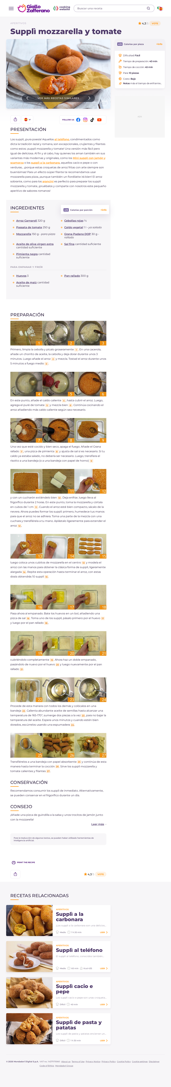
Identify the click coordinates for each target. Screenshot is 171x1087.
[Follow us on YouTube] (99, 120)
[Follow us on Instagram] (85, 120)
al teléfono (61, 139)
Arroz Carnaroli (26, 220)
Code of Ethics (47, 1065)
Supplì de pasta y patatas (79, 1025)
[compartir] (15, 119)
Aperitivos (18, 23)
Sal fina (69, 244)
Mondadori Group (64, 1065)
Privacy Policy (109, 1061)
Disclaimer (154, 1061)
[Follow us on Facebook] (78, 120)
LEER (102, 932)
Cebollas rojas (73, 220)
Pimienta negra (27, 254)
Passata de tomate (29, 227)
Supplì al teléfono (79, 950)
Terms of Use (78, 1061)
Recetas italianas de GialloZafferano (44, 8)
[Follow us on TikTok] (92, 120)
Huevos (21, 275)
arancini (48, 181)
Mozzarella (23, 234)
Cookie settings (140, 1061)
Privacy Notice (93, 1061)
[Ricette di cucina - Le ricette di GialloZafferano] (160, 8)
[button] (95, 824)
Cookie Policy (124, 1061)
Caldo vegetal (73, 227)
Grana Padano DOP (77, 234)
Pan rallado (72, 275)
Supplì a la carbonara (69, 916)
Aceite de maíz (26, 282)
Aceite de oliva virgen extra (35, 244)
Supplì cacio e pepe (74, 989)
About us (65, 1061)
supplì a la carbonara (45, 162)
